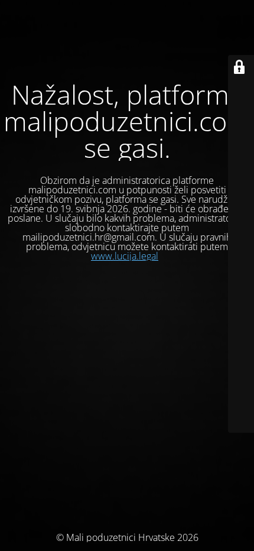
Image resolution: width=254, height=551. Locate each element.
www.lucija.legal (124, 255)
